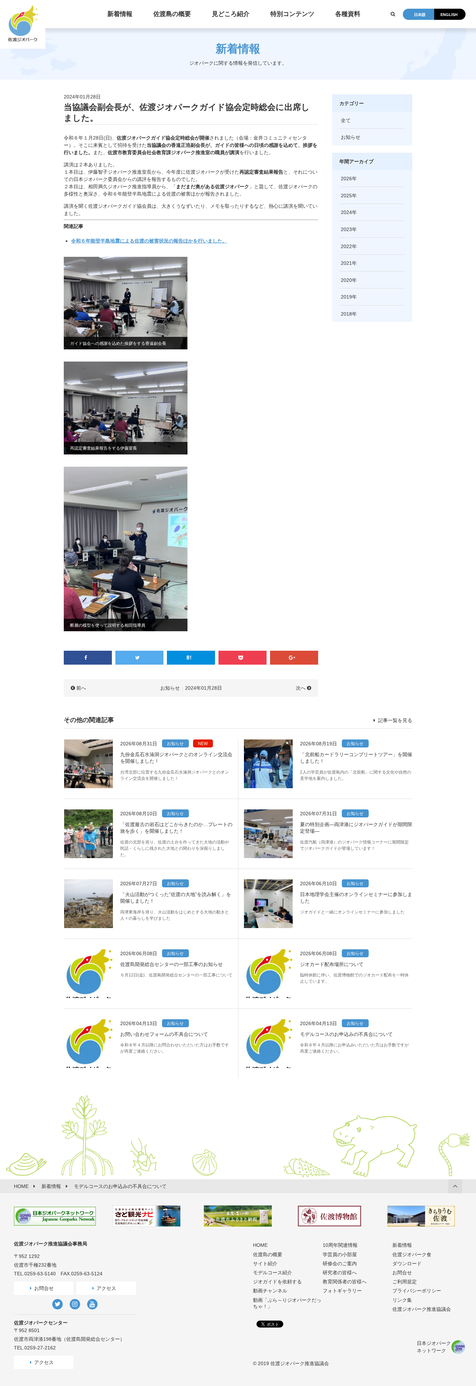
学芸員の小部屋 (340, 1254)
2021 (346, 263)
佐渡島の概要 (267, 1254)
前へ (81, 688)
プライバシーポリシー (416, 1290)
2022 (346, 246)
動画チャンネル (270, 1290)
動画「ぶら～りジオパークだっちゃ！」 (287, 1303)
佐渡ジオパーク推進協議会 (421, 1309)
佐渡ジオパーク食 (411, 1254)
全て (346, 120)
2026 (346, 178)
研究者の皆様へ (340, 1272)
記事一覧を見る (394, 720)
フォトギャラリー (342, 1290)
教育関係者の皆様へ (345, 1281)
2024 (346, 212)
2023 (346, 229)
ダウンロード (407, 1263)
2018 (346, 314)
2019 (346, 297)
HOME (260, 1245)
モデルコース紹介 (272, 1272)
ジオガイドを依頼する (277, 1281)
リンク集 (402, 1300)
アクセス (106, 1288)
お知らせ (170, 688)
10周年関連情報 (340, 1245)
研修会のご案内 (340, 1263)
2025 (346, 195)
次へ (301, 688)
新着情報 (402, 1245)
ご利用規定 (404, 1281)
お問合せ (44, 1288)
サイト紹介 (265, 1263)
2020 (346, 280)
